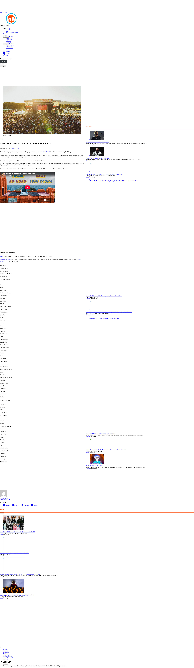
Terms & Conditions (8, 656)
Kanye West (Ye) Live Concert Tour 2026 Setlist (97, 158)
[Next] (3, 513)
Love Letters (9, 39)
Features (11, 36)
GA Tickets (2, 261)
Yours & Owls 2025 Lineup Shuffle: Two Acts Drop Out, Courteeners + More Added (20, 574)
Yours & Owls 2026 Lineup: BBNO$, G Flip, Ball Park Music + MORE (17, 532)
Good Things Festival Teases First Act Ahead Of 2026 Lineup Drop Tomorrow (105, 174)
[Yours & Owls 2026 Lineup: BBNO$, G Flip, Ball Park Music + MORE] (13, 529)
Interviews (8, 38)
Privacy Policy (6, 655)
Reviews (11, 43)
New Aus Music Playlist (12, 32)
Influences (8, 41)
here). (80, 259)
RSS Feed (5, 659)
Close (2, 63)
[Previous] (1, 513)
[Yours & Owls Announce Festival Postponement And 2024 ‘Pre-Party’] (13, 592)
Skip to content (3, 12)
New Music (9, 29)
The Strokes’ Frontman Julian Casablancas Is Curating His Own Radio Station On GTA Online (109, 312)
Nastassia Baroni (15, 148)
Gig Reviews (9, 46)
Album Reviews (10, 45)
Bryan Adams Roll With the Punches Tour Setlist (97, 142)
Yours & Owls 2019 (5, 499)
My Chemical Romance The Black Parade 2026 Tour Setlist (100, 433)
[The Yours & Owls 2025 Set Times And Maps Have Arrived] (13, 550)
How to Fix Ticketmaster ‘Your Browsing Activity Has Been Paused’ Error (104, 296)
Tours (4, 34)
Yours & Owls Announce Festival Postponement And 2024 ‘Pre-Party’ (17, 595)
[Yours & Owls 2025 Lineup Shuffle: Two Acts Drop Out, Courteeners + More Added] (13, 571)
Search (3, 61)
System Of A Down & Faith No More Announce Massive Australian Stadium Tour (106, 449)
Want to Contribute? (8, 658)
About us (5, 649)
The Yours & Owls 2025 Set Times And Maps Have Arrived (14, 553)
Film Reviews (9, 48)
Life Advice (9, 42)
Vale (7, 31)
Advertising (6, 652)
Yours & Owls (46, 152)
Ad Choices (6, 653)
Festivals (5, 35)
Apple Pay (2, 256)
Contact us (5, 651)
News (10, 28)
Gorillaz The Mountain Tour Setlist (94, 466)
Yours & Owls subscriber (6, 259)
